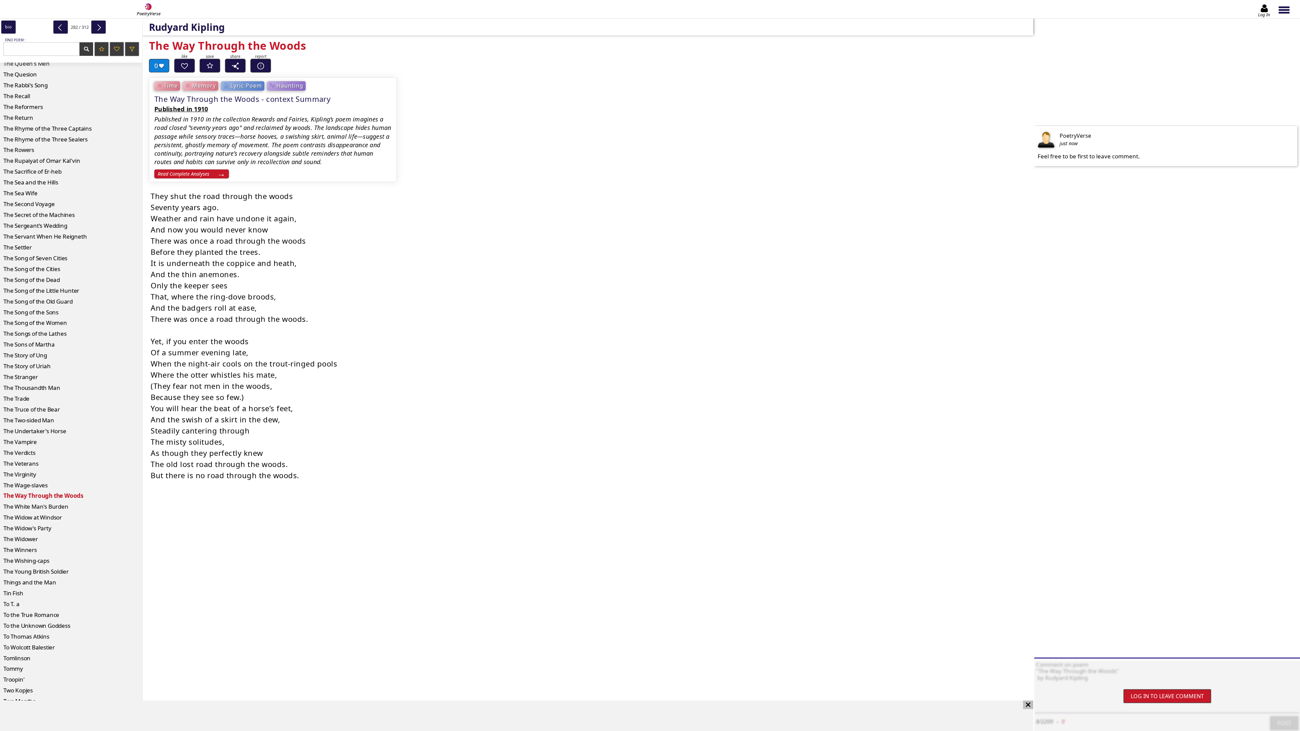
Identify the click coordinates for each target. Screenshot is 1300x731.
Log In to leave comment (1167, 696)
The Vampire (20, 442)
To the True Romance (31, 615)
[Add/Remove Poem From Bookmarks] (210, 65)
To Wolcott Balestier (29, 647)
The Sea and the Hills (30, 182)
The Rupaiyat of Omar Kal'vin (41, 160)
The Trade (16, 398)
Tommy (13, 668)
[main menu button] (1287, 9)
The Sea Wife (20, 193)
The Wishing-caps (26, 560)
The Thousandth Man (31, 388)
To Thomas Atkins (26, 636)
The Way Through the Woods (43, 496)
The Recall (16, 96)
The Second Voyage (29, 204)
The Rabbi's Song (25, 85)
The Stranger (20, 377)
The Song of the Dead (31, 280)
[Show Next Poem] (98, 27)
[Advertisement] (510, 716)
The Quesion (20, 74)
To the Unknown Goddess (36, 625)
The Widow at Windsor (32, 517)
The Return (18, 117)
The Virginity (19, 474)
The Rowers (18, 150)
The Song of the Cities (31, 269)
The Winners (20, 550)
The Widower (20, 539)
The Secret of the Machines (39, 215)
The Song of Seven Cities (35, 258)
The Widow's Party (27, 528)
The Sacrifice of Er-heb (32, 171)
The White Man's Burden (35, 506)
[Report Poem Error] (261, 65)
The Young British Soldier (36, 571)
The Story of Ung (25, 355)
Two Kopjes (18, 690)
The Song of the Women (35, 323)
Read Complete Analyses (183, 174)
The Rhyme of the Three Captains (47, 128)
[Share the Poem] (235, 65)
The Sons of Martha (29, 344)
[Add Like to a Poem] (184, 65)
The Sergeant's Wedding (35, 225)
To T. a (11, 604)
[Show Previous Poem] (60, 27)
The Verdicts (19, 453)
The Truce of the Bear (31, 409)
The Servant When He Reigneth (45, 236)
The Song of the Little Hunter (41, 290)
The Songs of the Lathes (34, 333)
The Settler (17, 247)
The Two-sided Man (28, 420)
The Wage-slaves (25, 485)
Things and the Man (29, 582)
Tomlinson (16, 658)
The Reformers (23, 107)
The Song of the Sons (31, 312)
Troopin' (13, 679)
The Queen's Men (26, 63)
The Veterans (21, 463)
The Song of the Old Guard (38, 301)
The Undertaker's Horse (34, 431)
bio (8, 27)
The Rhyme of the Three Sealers (45, 139)
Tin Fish (13, 593)
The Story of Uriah (26, 366)
